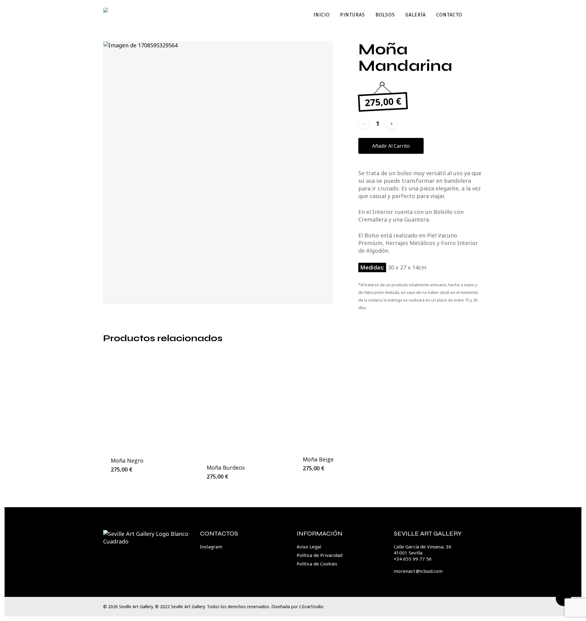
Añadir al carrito (391, 146)
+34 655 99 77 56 (413, 559)
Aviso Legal (309, 546)
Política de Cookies (317, 564)
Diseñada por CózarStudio (297, 606)
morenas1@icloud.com (418, 571)
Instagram (211, 546)
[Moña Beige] (340, 399)
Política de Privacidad (319, 555)
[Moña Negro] (148, 400)
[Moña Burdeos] (244, 403)
